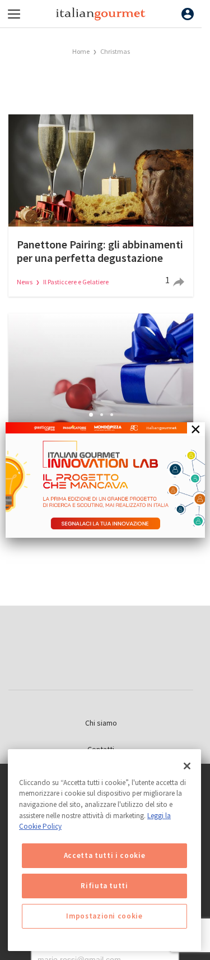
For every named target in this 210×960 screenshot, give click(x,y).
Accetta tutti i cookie (104, 855)
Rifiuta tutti (104, 885)
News (25, 282)
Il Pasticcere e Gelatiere (76, 282)
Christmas (115, 51)
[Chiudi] (187, 766)
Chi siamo (101, 723)
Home (81, 51)
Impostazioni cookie (104, 916)
